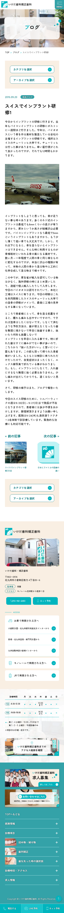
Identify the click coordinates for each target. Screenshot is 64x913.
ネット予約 (45, 600)
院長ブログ (27, 96)
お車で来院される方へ (26, 620)
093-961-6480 (18, 600)
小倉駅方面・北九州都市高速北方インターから (28, 628)
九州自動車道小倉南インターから (23, 650)
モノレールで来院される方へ (30, 663)
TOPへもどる (12, 814)
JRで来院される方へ (25, 675)
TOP (7, 52)
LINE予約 (33, 908)
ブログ (16, 52)
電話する (12, 908)
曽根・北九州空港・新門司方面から (23, 639)
